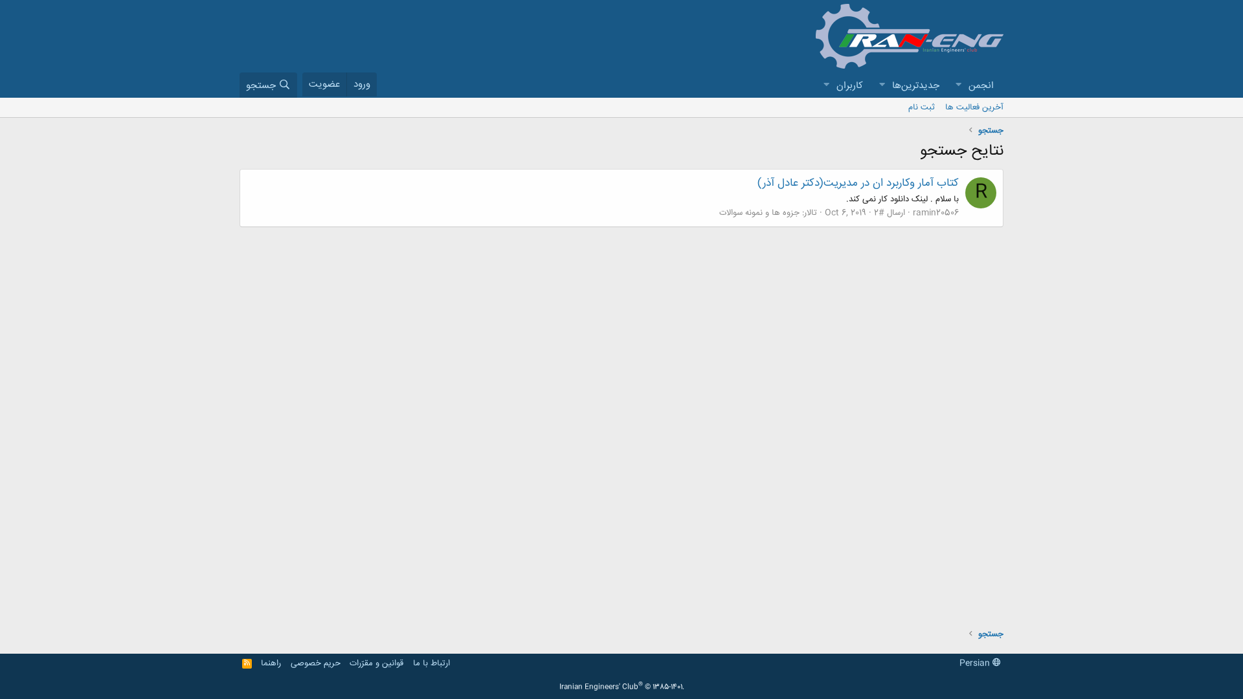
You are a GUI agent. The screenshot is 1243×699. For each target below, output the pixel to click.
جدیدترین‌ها (915, 86)
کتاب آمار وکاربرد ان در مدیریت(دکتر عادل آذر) (858, 183)
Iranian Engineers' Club (621, 687)
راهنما (271, 663)
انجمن (981, 86)
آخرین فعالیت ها (974, 107)
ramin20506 (936, 213)
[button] (958, 86)
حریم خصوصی (316, 663)
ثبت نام (921, 107)
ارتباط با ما (431, 663)
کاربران (849, 86)
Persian (975, 663)
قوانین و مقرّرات (376, 663)
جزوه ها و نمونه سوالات (759, 213)
